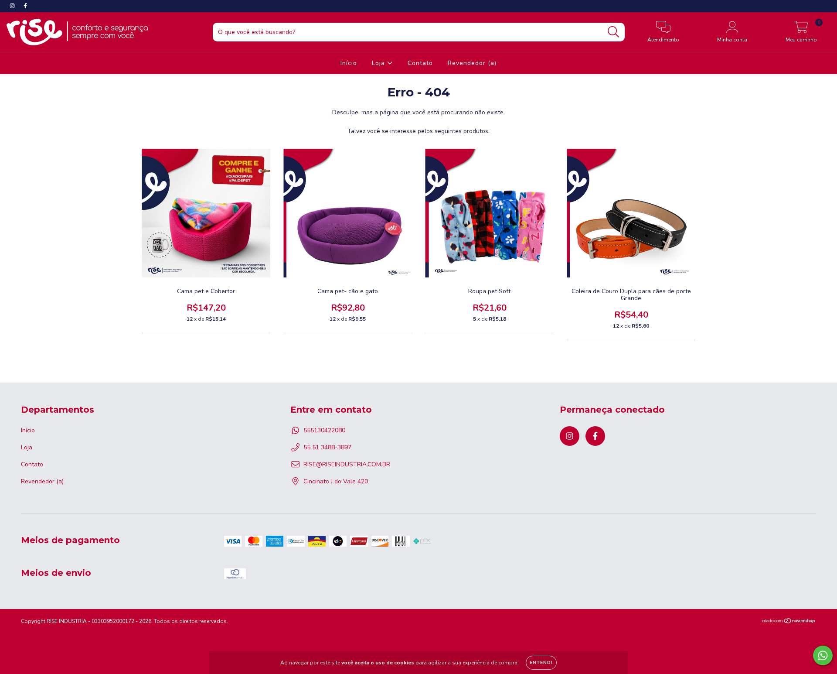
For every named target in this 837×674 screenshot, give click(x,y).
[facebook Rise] (25, 6)
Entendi (541, 663)
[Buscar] (613, 32)
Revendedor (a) (472, 63)
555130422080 (324, 430)
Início (348, 63)
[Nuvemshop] (789, 621)
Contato (420, 63)
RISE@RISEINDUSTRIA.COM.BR (346, 464)
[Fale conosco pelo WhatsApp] (823, 655)
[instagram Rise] (13, 6)
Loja (379, 63)
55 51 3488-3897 (327, 447)
